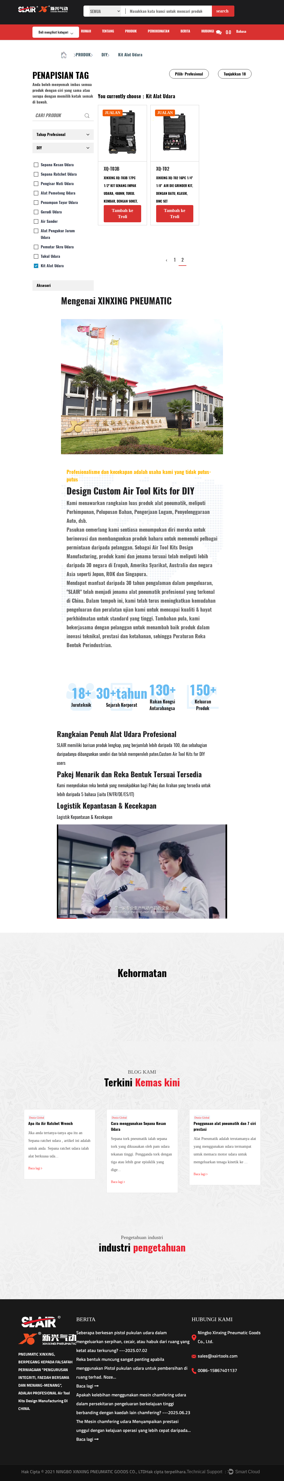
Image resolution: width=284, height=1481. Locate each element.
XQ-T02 (162, 169)
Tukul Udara (50, 256)
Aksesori (44, 285)
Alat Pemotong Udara (58, 193)
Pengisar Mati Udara (57, 183)
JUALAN (112, 113)
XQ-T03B (111, 169)
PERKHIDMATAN (158, 31)
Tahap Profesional (51, 134)
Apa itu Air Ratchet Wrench (50, 1123)
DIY (104, 54)
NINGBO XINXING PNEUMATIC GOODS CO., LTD (100, 1471)
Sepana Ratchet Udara (59, 174)
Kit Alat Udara (52, 265)
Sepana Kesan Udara (57, 164)
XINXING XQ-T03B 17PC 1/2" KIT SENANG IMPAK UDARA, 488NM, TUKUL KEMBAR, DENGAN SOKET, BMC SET (121, 193)
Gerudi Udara (51, 212)
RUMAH (86, 31)
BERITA (185, 31)
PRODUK (131, 31)
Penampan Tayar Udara (59, 202)
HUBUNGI (207, 31)
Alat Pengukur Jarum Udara (58, 234)
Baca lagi (34, 1168)
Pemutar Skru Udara (57, 246)
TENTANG (108, 31)
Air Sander (49, 221)
